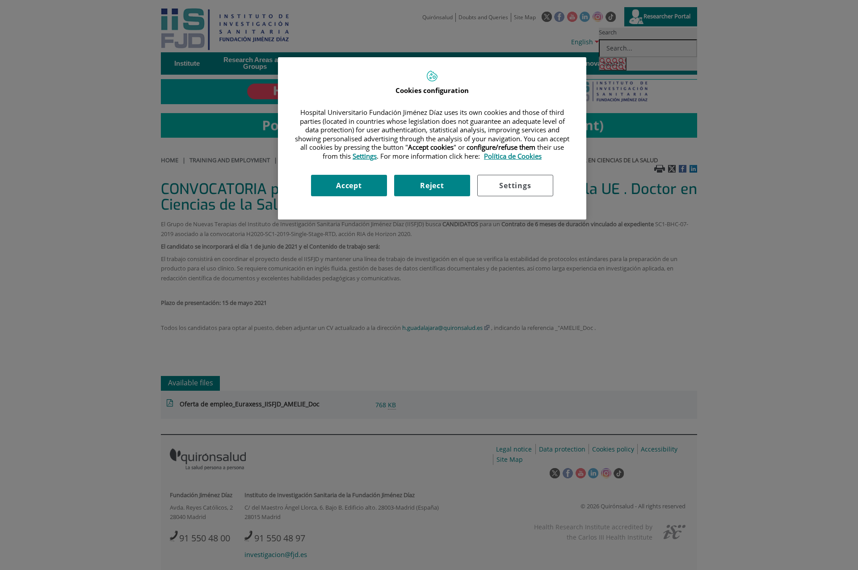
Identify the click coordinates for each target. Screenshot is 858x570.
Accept (349, 185)
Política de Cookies (513, 156)
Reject (432, 185)
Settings (515, 185)
